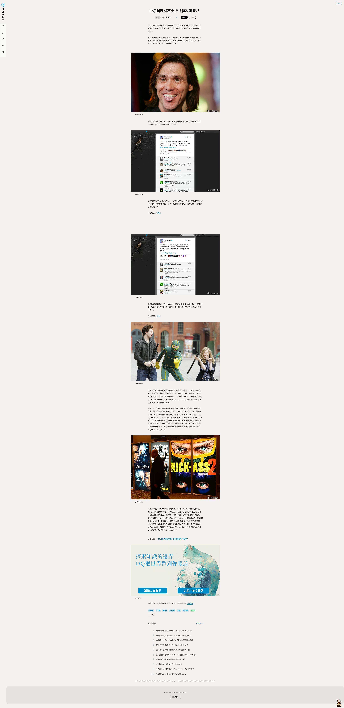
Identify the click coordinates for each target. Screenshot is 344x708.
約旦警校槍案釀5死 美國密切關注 (169, 664)
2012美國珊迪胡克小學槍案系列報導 (172, 539)
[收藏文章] (176, 17)
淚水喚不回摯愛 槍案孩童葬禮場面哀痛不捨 (173, 649)
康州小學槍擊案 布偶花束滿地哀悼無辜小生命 (174, 630)
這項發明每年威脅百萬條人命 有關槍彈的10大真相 (175, 654)
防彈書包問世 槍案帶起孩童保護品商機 (171, 674)
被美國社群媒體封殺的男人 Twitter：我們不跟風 (175, 669)
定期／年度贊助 (193, 590)
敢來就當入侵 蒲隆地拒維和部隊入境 (170, 659)
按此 (159, 213)
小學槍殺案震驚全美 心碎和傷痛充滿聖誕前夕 (174, 635)
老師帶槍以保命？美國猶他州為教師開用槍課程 (174, 640)
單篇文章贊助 (152, 590)
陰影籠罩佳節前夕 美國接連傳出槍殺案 (172, 645)
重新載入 (175, 697)
